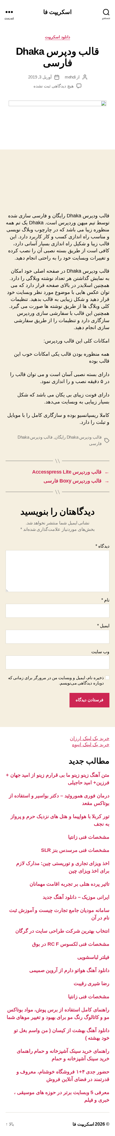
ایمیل (103, 625)
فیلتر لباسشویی (93, 957)
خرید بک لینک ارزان (89, 738)
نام (105, 600)
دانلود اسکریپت (57, 37)
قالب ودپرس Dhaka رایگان (78, 437)
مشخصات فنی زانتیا (88, 837)
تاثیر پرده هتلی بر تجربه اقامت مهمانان (69, 884)
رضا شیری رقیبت (91, 983)
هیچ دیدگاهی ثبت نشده (53, 86)
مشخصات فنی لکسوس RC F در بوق (70, 944)
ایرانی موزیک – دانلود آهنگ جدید (76, 897)
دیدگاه (102, 546)
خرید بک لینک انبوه (90, 744)
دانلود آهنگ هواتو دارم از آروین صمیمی (69, 970)
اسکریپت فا (57, 12)
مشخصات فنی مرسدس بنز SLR (75, 850)
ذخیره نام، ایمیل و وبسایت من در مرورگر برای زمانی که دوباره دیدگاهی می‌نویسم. (56, 680)
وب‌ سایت (100, 651)
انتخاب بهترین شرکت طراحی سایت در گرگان (62, 931)
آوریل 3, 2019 (40, 77)
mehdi (70, 77)
